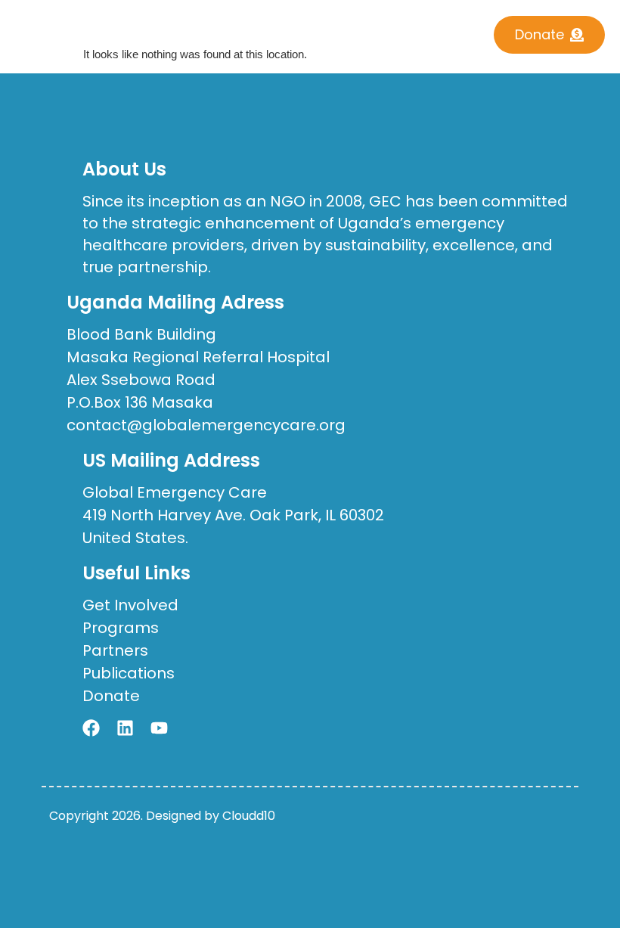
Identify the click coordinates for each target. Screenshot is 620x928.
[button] (284, 30)
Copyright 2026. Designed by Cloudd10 (162, 815)
